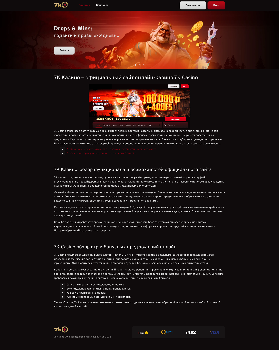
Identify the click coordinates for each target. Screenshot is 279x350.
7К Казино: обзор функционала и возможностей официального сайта (111, 149)
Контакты (102, 5)
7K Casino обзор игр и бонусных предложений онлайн (101, 153)
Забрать (64, 50)
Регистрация (192, 5)
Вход (216, 5)
